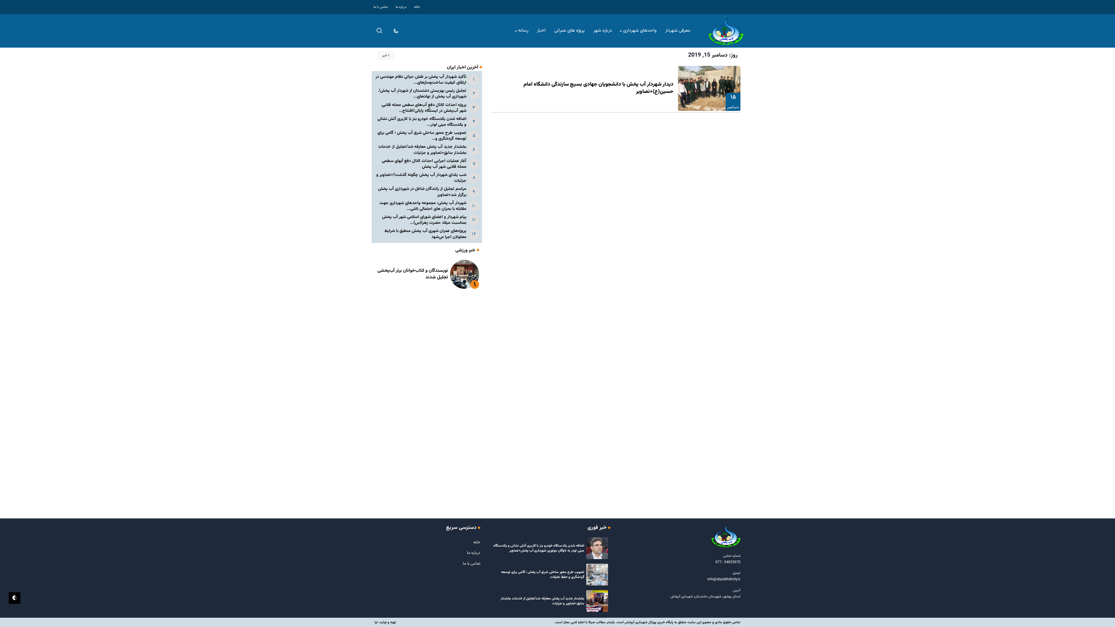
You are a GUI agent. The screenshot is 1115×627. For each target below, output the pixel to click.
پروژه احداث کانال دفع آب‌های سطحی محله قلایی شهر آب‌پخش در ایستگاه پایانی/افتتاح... (424, 108)
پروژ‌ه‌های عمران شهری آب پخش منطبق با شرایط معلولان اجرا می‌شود (425, 234)
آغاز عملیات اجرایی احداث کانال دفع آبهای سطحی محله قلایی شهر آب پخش (424, 164)
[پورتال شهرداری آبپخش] (725, 31)
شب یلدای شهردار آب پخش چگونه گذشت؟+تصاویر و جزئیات (421, 178)
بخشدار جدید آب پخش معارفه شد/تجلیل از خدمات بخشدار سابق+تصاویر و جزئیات (422, 149)
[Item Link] (709, 88)
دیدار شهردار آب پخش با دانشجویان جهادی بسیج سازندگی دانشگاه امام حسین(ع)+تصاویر (598, 88)
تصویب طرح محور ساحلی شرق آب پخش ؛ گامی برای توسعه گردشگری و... (421, 135)
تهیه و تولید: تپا (385, 622)
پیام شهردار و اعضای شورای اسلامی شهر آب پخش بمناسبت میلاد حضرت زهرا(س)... (424, 220)
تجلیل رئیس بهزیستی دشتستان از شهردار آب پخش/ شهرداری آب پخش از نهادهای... (422, 93)
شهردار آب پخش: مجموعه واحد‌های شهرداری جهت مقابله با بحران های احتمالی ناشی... (423, 206)
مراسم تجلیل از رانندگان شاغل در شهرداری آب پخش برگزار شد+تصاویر (422, 191)
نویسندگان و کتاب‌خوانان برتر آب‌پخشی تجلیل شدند (412, 274)
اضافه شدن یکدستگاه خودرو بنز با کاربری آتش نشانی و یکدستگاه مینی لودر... (421, 122)
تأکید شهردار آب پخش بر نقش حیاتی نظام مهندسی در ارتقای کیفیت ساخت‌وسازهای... (420, 79)
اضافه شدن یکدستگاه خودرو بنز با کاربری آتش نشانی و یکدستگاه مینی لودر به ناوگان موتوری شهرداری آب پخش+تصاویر (538, 548)
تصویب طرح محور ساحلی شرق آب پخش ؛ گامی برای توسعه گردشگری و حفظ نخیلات (542, 575)
